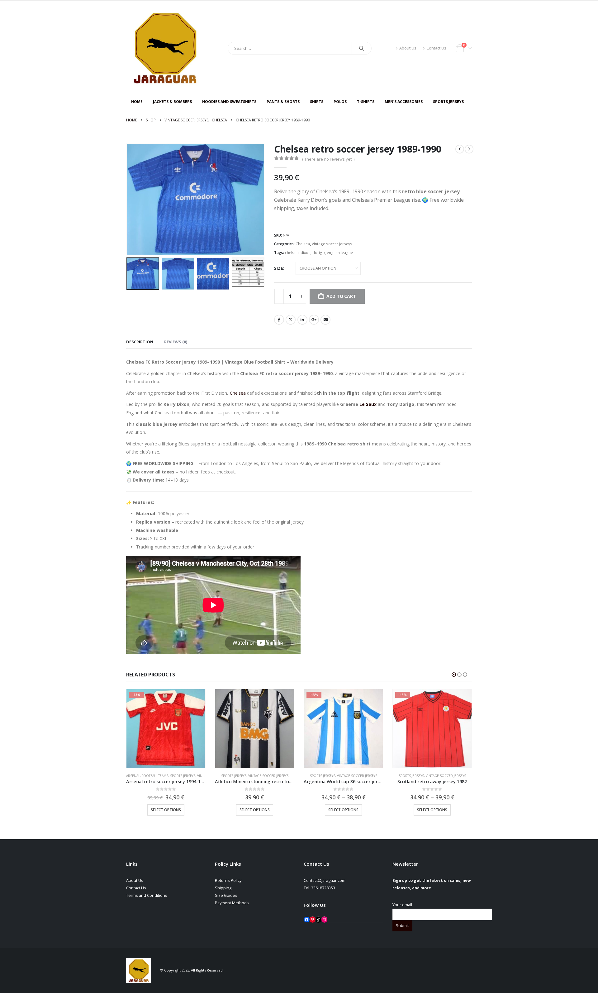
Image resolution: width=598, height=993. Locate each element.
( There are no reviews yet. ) (328, 159)
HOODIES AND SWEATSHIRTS (229, 101)
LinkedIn (302, 320)
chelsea (292, 252)
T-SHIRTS (365, 101)
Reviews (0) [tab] (175, 342)
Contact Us (436, 48)
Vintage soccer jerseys (332, 244)
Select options (166, 809)
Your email (402, 904)
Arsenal (133, 776)
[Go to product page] (254, 728)
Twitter (291, 320)
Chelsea (303, 244)
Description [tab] (139, 342)
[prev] (459, 149)
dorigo (318, 252)
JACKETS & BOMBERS (172, 101)
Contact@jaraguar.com (324, 880)
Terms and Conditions (146, 895)
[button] (127, 199)
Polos (340, 101)
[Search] (361, 48)
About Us (407, 48)
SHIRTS (316, 101)
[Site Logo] (165, 48)
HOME (137, 101)
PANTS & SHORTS (283, 101)
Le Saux (367, 404)
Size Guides (226, 895)
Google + (314, 320)
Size (278, 268)
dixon (306, 252)
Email (325, 320)
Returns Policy (228, 880)
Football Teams (155, 776)
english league (340, 252)
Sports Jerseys (448, 101)
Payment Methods (232, 903)
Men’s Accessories (404, 101)
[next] (469, 149)
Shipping (223, 888)
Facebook (279, 320)
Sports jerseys (182, 776)
